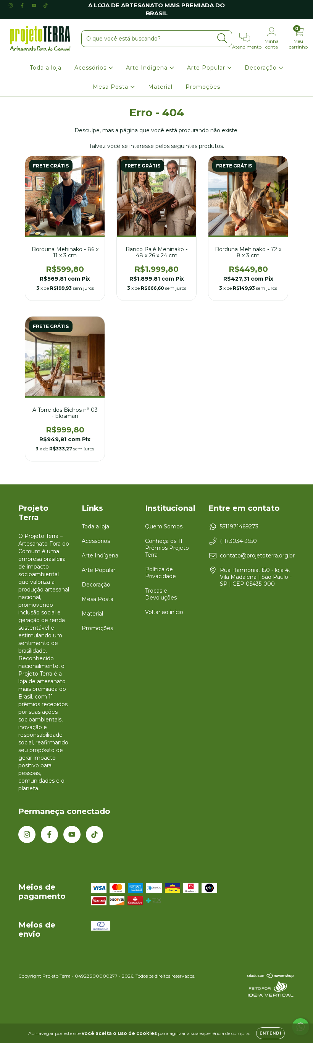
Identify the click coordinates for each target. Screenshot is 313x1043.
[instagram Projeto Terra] (11, 5)
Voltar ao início (164, 612)
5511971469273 (239, 526)
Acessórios (91, 67)
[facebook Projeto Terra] (23, 5)
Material (160, 86)
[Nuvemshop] (271, 977)
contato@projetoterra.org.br (257, 555)
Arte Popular (207, 67)
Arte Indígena (147, 67)
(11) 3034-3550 (238, 541)
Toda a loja (45, 67)
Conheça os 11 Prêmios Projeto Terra (167, 548)
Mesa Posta (111, 86)
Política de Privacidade (160, 573)
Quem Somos (163, 526)
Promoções (203, 86)
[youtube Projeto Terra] (34, 5)
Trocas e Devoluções (161, 594)
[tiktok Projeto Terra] (45, 5)
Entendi (270, 1033)
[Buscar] (222, 38)
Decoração (262, 67)
